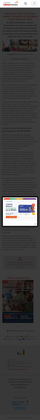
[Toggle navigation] (34, 3)
